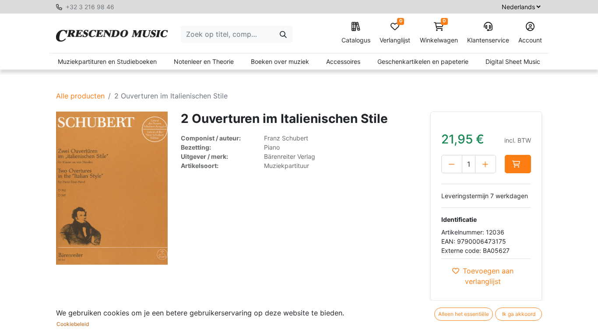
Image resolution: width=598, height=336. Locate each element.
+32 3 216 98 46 (90, 6)
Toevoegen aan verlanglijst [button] (488, 276)
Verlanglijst (395, 33)
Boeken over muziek (280, 61)
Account (530, 40)
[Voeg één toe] (485, 164)
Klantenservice (488, 40)
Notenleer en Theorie (204, 61)
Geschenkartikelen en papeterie (422, 61)
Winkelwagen (439, 33)
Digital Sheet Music (512, 61)
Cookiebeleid (72, 324)
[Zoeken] (283, 34)
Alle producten (80, 95)
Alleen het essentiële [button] (463, 314)
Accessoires (343, 61)
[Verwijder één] (451, 164)
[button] (518, 164)
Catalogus (355, 40)
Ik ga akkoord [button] (518, 314)
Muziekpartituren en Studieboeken (107, 61)
